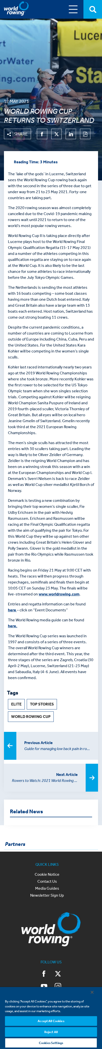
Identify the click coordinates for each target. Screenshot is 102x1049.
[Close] (92, 992)
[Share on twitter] (56, 134)
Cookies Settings (51, 1043)
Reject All (51, 1032)
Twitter (58, 974)
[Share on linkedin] (71, 134)
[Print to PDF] (85, 134)
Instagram (58, 987)
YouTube (44, 987)
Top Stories (42, 704)
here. (12, 626)
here (12, 610)
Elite (16, 704)
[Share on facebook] (42, 134)
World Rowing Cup (31, 716)
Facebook (44, 974)
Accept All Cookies (51, 1021)
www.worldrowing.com (59, 594)
